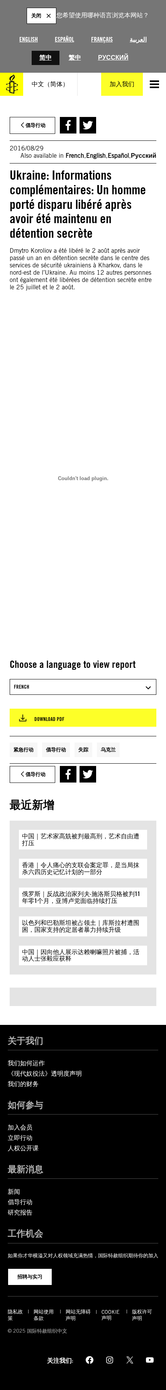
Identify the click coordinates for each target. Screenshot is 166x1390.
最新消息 (25, 1169)
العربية (138, 39)
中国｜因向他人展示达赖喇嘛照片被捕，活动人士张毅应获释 (80, 955)
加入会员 (20, 1127)
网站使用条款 (44, 1315)
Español (64, 39)
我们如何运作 (26, 1063)
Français (102, 39)
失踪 (83, 749)
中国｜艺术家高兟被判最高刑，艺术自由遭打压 (80, 840)
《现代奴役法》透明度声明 (45, 1073)
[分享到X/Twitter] (88, 125)
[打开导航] (154, 84)
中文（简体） (50, 84)
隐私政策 (15, 1315)
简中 (45, 57)
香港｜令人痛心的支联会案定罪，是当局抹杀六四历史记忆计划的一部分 (80, 868)
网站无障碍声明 (78, 1315)
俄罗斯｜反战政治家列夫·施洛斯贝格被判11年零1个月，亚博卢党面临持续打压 (81, 897)
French (75, 155)
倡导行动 (56, 749)
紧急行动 (24, 749)
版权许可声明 (142, 1315)
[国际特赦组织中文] (11, 84)
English (28, 39)
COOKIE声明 (111, 1315)
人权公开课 (23, 1148)
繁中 (75, 57)
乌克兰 (108, 749)
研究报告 (20, 1212)
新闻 (14, 1191)
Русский (113, 57)
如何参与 (25, 1105)
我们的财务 (23, 1084)
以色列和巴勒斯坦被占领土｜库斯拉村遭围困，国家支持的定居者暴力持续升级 (80, 926)
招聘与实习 (29, 1276)
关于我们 (25, 1040)
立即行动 (20, 1137)
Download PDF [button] (49, 719)
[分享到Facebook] (68, 125)
